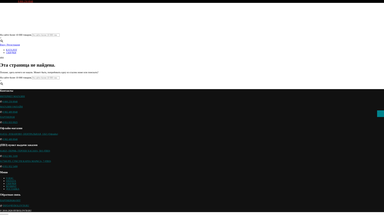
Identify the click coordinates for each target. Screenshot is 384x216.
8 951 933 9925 (10, 122)
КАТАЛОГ (11, 50)
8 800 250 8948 (25, 1)
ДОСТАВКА (12, 189)
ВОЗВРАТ (11, 186)
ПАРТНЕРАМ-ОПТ (10, 200)
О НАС (10, 178)
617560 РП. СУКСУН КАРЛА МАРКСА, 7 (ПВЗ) (25, 161)
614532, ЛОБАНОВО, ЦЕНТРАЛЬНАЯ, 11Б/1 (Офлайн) (29, 134)
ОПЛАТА (11, 181)
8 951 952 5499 (10, 166)
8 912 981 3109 (10, 156)
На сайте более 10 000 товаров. (16, 35)
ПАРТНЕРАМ (7, 117)
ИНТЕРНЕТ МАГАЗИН (12, 96)
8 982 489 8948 (10, 112)
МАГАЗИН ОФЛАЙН (11, 106)
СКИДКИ (11, 52)
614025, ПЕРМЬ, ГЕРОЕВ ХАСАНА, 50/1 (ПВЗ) (25, 151)
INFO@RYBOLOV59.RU (16, 205)
